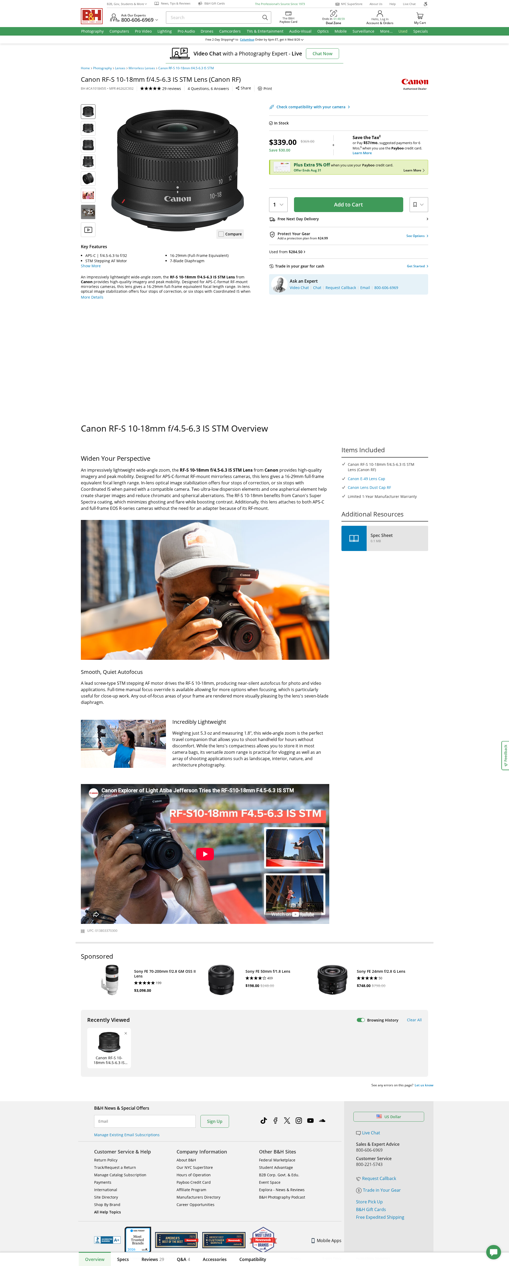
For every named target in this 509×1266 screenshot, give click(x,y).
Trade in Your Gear (382, 1190)
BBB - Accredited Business (107, 1240)
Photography (102, 68)
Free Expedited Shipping (380, 1217)
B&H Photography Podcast (282, 1197)
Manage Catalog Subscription (120, 1174)
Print (268, 88)
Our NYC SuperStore (195, 1167)
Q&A (183, 1259)
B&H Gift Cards (371, 1209)
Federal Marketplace (277, 1159)
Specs (123, 1259)
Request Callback (379, 1178)
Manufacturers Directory (198, 1197)
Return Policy (105, 1159)
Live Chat (409, 4)
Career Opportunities (195, 1204)
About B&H (186, 1159)
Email (103, 1121)
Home (85, 68)
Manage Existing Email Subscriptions (127, 1134)
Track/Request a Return (115, 1167)
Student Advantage (276, 1167)
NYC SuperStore (351, 4)
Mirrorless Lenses (142, 68)
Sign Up (214, 1121)
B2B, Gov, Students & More (125, 4)
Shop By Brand (107, 1204)
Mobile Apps (329, 1240)
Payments (102, 1182)
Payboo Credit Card (194, 1182)
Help (392, 4)
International (105, 1189)
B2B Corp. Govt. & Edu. (279, 1174)
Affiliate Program (191, 1189)
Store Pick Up (369, 1202)
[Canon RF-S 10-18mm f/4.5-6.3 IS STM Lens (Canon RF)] (177, 170)
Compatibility (252, 1259)
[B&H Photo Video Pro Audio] (94, 16)
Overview (94, 1259)
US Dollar (392, 1116)
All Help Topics (107, 1212)
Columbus (247, 39)
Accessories (215, 1259)
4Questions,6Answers (208, 88)
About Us (376, 4)
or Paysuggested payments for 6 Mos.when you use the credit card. (387, 145)
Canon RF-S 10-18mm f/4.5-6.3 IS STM (186, 68)
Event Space (269, 1182)
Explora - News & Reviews (282, 1189)
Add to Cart (348, 204)
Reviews (153, 1259)
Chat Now (322, 54)
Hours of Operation (194, 1174)
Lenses (120, 68)
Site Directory (106, 1197)
